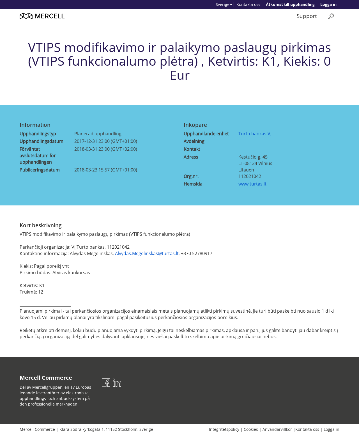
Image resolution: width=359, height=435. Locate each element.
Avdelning (194, 141)
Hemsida (193, 184)
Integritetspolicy (224, 429)
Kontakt (192, 149)
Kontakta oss (248, 4)
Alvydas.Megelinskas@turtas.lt (147, 253)
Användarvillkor (277, 429)
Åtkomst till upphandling (290, 4)
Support (307, 16)
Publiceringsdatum (40, 170)
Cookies (251, 429)
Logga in (328, 4)
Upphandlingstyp (38, 133)
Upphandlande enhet (206, 133)
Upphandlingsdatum (41, 141)
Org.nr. (191, 176)
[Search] (331, 16)
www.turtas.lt (252, 184)
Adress (191, 157)
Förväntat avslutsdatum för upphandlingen (38, 155)
